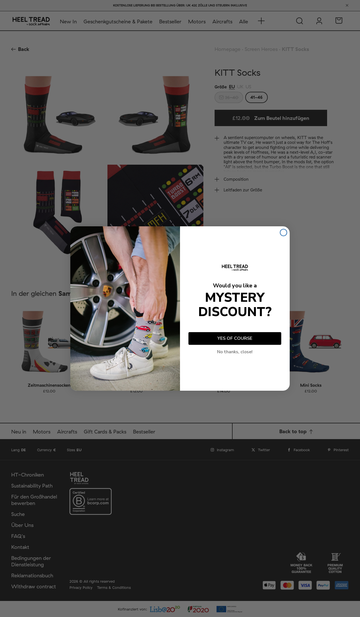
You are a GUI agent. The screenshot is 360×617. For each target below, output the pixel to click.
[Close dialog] (283, 232)
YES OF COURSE (234, 338)
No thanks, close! (235, 352)
